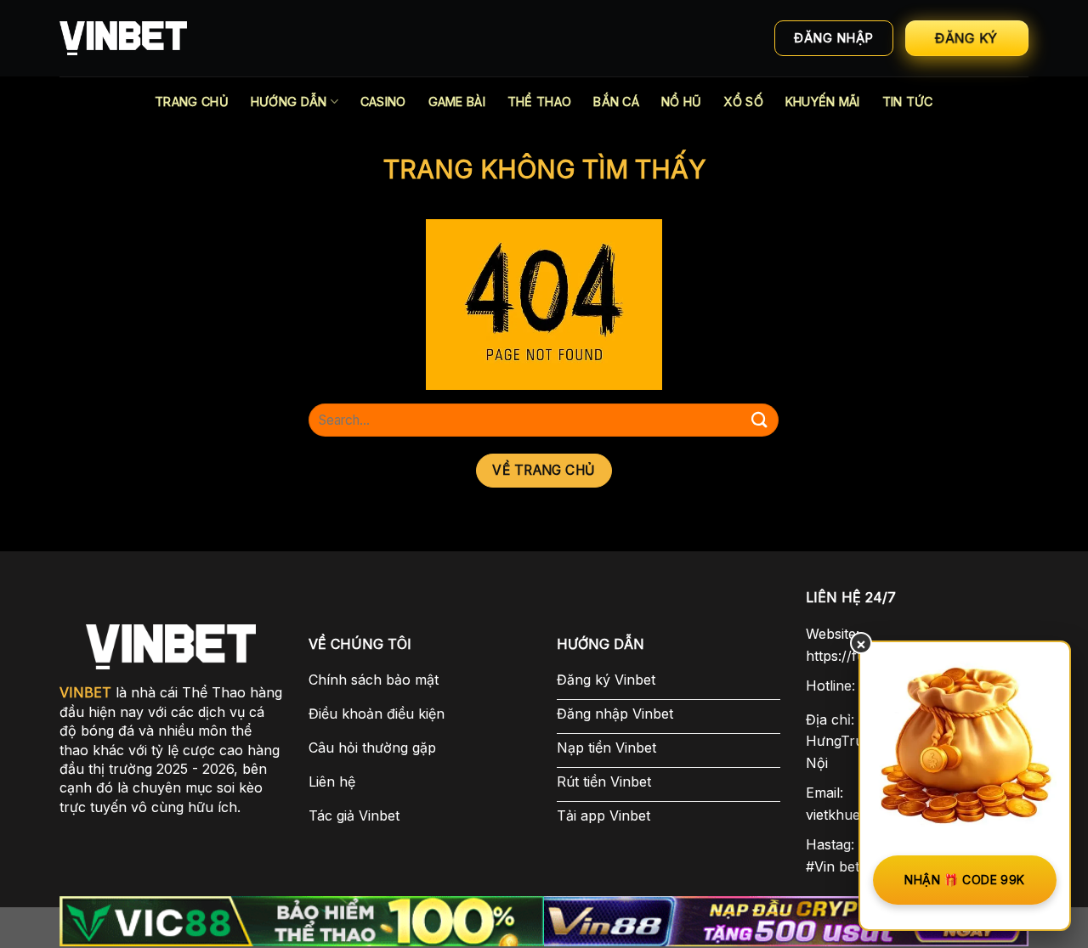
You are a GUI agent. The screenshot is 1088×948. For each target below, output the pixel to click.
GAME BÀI (456, 101)
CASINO (383, 101)
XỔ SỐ (742, 101)
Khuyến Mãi (822, 101)
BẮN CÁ (616, 101)
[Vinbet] (123, 38)
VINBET (85, 692)
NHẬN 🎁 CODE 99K (964, 879)
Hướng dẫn (289, 101)
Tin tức (907, 101)
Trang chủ (192, 101)
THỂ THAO (539, 101)
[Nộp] (759, 420)
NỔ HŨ (681, 101)
